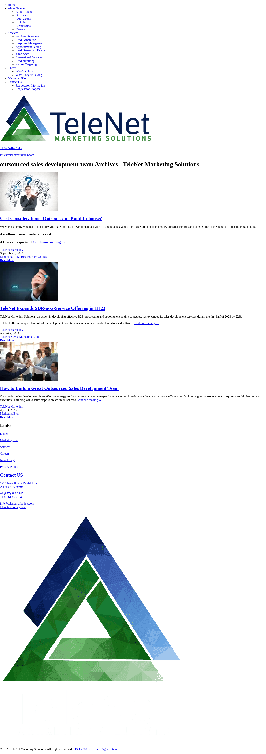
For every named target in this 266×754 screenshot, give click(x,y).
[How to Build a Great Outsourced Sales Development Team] (29, 380)
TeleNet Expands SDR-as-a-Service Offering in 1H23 (52, 308)
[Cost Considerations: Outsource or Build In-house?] (29, 210)
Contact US (11, 475)
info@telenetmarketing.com (17, 154)
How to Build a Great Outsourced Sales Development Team (59, 388)
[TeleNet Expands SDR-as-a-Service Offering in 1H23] (29, 300)
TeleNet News (9, 336)
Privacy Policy (9, 466)
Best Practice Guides (34, 256)
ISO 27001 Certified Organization (96, 749)
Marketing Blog (9, 256)
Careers (4, 453)
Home (4, 433)
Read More (7, 260)
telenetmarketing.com (13, 507)
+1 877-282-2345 (11, 148)
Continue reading (49, 242)
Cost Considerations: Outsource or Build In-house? (51, 218)
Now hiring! (7, 460)
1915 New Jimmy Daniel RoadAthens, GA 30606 (19, 485)
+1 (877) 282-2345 (11, 493)
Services (5, 447)
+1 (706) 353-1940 (11, 497)
